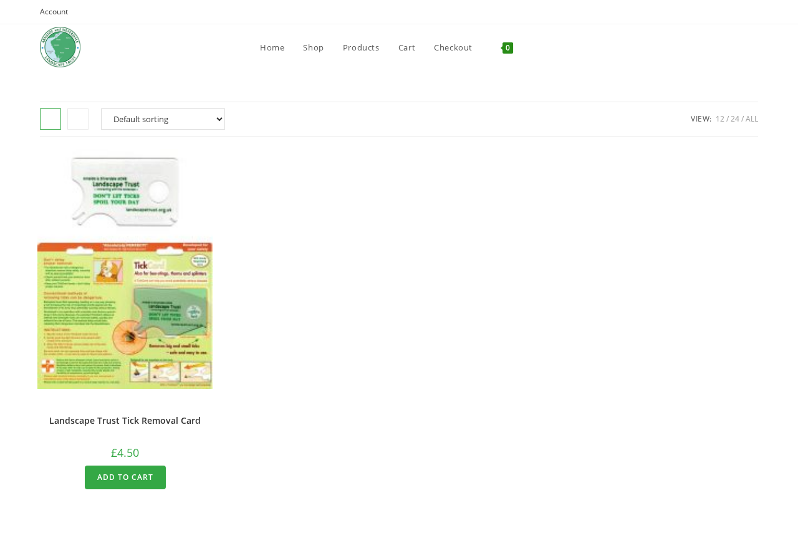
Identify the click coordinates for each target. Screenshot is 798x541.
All (752, 118)
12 (720, 118)
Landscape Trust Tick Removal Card (125, 420)
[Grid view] (50, 119)
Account (54, 11)
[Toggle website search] (534, 47)
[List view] (78, 119)
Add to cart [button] (125, 477)
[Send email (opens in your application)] (753, 12)
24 (735, 118)
